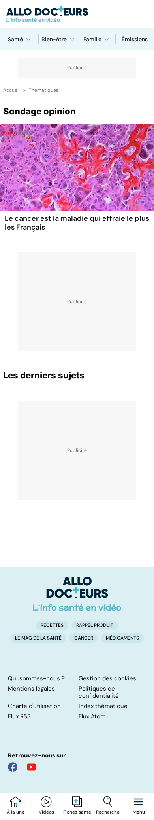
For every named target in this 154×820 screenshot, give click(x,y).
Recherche (108, 812)
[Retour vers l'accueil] (77, 14)
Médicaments (122, 638)
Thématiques (43, 90)
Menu (139, 812)
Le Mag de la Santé (38, 638)
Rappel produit (94, 625)
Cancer (83, 638)
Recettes (52, 625)
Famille (92, 39)
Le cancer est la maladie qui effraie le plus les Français (77, 223)
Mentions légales (31, 689)
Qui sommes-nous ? (36, 678)
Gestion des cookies (107, 678)
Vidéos (46, 812)
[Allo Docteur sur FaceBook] (12, 767)
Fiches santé (77, 812)
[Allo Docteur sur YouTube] (31, 767)
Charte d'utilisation (34, 706)
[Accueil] (77, 594)
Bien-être (54, 39)
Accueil (11, 90)
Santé (15, 39)
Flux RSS (19, 716)
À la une (15, 812)
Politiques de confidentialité (99, 692)
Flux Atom (92, 716)
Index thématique (103, 706)
